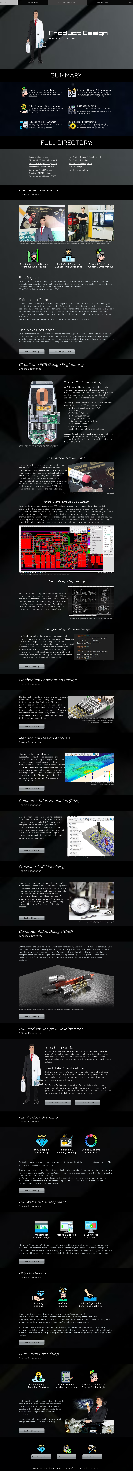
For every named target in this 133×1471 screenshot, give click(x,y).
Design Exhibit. (73, 442)
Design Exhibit (54, 489)
